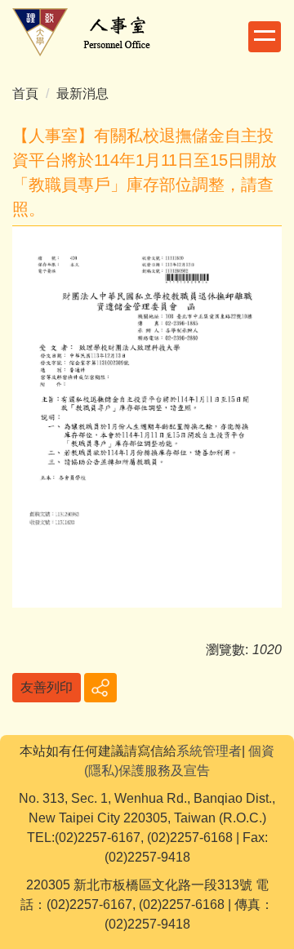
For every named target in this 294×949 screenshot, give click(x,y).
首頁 (25, 93)
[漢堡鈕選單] (264, 36)
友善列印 (46, 687)
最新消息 (82, 93)
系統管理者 (209, 751)
